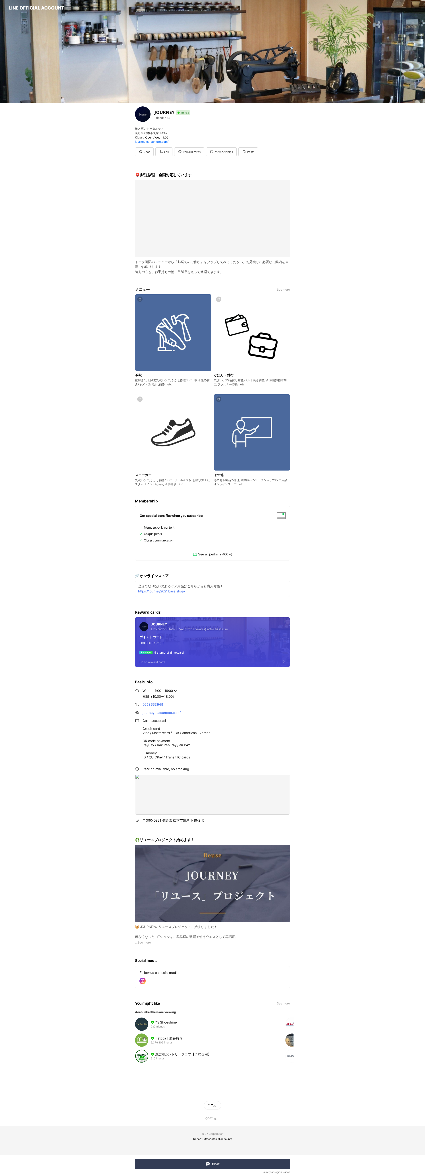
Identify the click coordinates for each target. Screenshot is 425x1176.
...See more (143, 942)
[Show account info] (183, 112)
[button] (189, 151)
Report (197, 1139)
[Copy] (203, 820)
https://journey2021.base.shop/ (161, 591)
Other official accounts (218, 1139)
